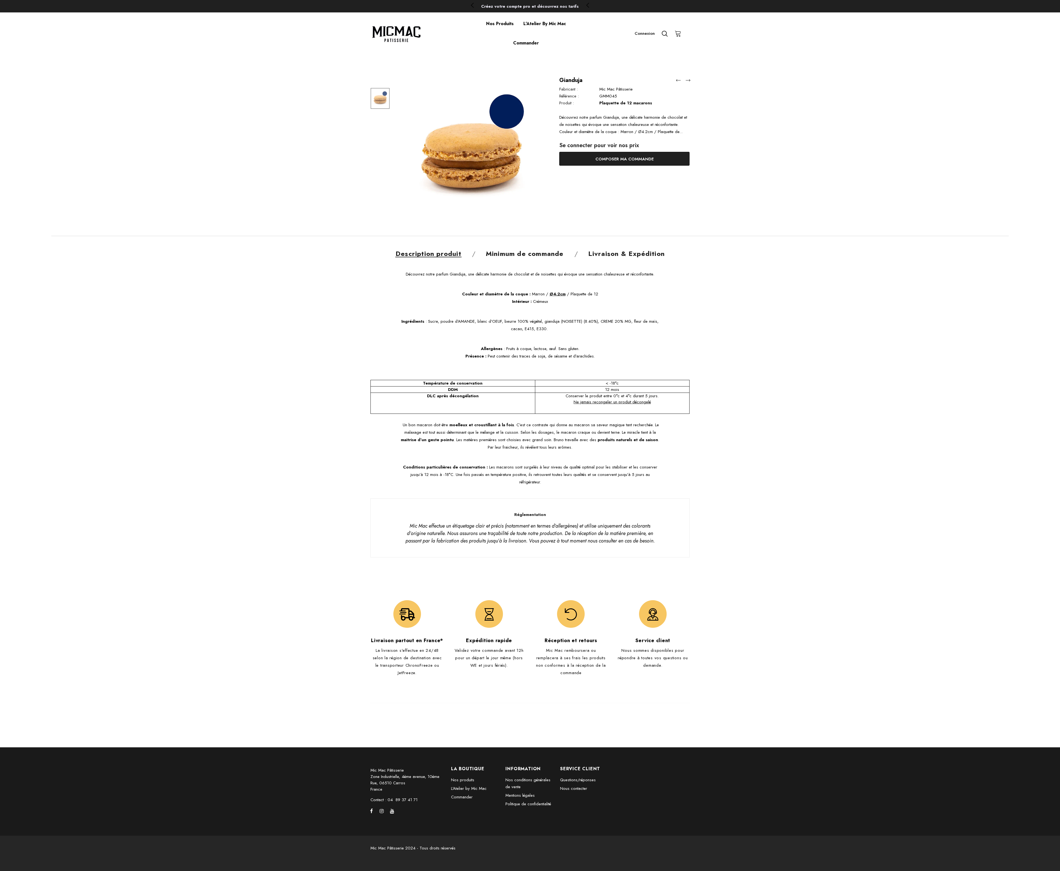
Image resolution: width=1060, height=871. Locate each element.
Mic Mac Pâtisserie (616, 89)
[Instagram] (382, 811)
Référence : (569, 96)
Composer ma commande (624, 159)
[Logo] (415, 33)
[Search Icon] (665, 34)
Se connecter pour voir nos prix (599, 145)
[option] (530, 6)
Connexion (645, 33)
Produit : (566, 103)
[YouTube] (392, 811)
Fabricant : (568, 89)
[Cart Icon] (678, 33)
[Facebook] (372, 811)
